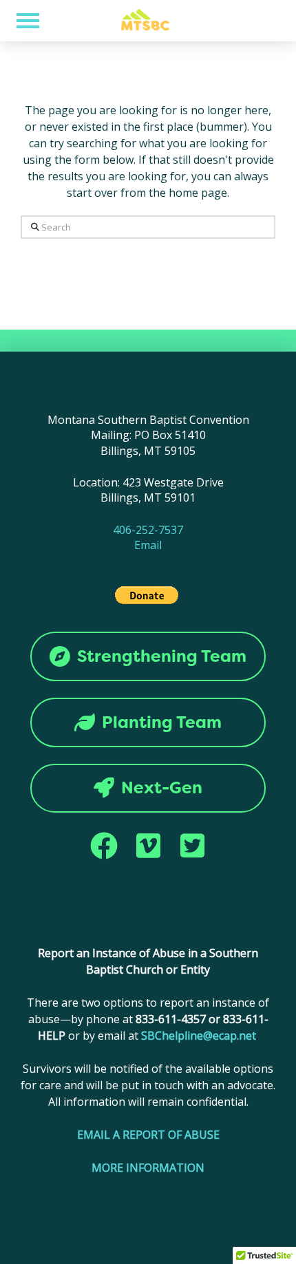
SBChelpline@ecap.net (198, 1035)
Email (148, 545)
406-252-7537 (148, 529)
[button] (28, 21)
